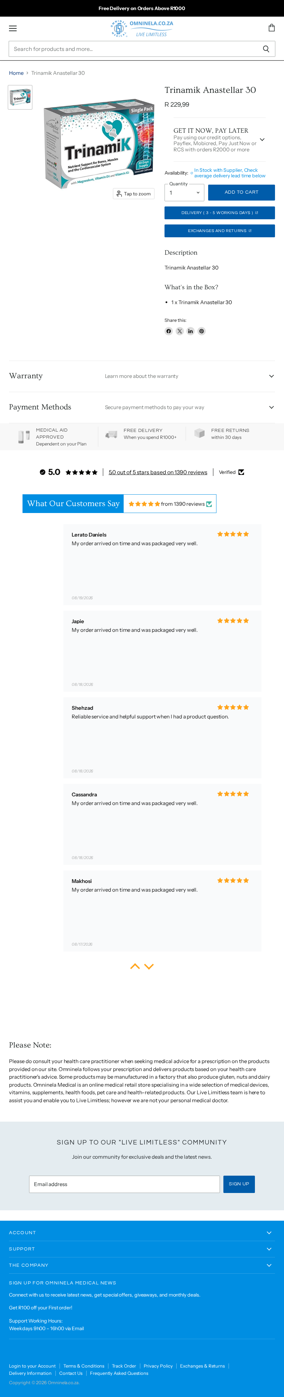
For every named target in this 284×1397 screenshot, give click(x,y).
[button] (135, 968)
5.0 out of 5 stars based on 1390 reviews (158, 472)
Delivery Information (30, 1373)
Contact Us (70, 1373)
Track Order (124, 1366)
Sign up (239, 1184)
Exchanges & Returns (202, 1366)
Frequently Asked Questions (119, 1373)
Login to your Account (32, 1366)
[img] (144, 503)
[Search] (266, 49)
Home (16, 73)
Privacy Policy (158, 1366)
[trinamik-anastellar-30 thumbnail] (20, 97)
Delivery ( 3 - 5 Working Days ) (217, 213)
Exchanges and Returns (218, 231)
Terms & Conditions (84, 1366)
